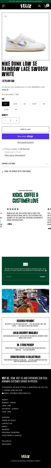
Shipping (6, 417)
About (4, 426)
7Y (17, 110)
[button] (3, 6)
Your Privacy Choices (12, 435)
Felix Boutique (21, 461)
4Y (5, 104)
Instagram (6, 444)
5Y (26, 104)
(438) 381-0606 (16, 390)
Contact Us (7, 423)
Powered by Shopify (33, 461)
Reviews (5, 429)
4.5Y (16, 104)
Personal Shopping (10, 432)
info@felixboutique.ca (20, 393)
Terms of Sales (9, 420)
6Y (45, 104)
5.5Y (35, 104)
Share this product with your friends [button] (17, 171)
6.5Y (7, 110)
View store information (15, 155)
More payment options (25, 142)
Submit (42, 277)
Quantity (5, 115)
